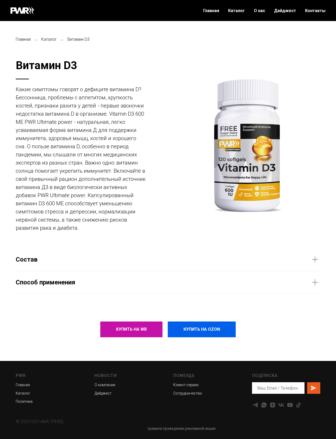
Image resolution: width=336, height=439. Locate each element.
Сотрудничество (187, 393)
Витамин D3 (78, 39)
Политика (24, 401)
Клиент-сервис (186, 385)
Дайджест (285, 10)
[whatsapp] (264, 405)
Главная (211, 10)
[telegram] (255, 405)
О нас (259, 10)
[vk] (281, 405)
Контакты (315, 10)
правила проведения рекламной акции (182, 428)
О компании (104, 385)
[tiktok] (298, 405)
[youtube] (290, 405)
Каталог (236, 10)
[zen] (272, 405)
